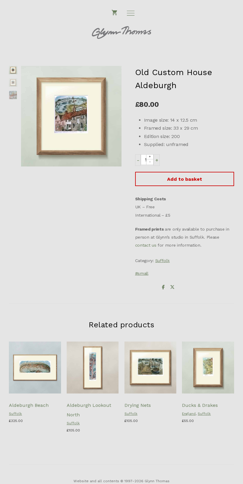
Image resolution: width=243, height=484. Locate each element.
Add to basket (184, 179)
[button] (138, 160)
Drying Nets (137, 405)
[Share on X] (172, 287)
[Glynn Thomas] (121, 32)
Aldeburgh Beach (29, 405)
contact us (145, 245)
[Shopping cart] (114, 13)
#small (141, 273)
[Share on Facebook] (163, 287)
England (189, 414)
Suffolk (162, 260)
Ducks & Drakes (200, 405)
